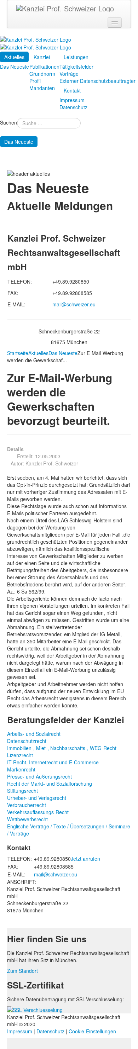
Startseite (17, 353)
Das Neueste (14, 66)
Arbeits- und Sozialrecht (34, 733)
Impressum (72, 100)
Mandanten (42, 87)
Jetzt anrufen (85, 858)
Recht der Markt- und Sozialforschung (49, 783)
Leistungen (76, 56)
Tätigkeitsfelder (76, 66)
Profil (35, 80)
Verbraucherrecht (26, 804)
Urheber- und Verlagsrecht (36, 797)
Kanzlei (42, 56)
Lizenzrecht (20, 755)
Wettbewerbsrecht (27, 819)
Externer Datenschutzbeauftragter (97, 80)
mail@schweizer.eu (74, 304)
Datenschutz (73, 107)
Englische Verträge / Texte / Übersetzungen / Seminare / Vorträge (68, 830)
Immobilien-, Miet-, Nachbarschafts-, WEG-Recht (61, 748)
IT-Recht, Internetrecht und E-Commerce (53, 762)
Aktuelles (14, 56)
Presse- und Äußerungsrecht (39, 776)
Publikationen (44, 66)
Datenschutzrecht (26, 740)
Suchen (8, 122)
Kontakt (72, 90)
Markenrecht (21, 769)
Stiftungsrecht (22, 790)
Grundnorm (42, 73)
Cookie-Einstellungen (92, 1031)
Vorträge (69, 73)
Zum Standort (22, 970)
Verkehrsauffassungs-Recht (38, 812)
